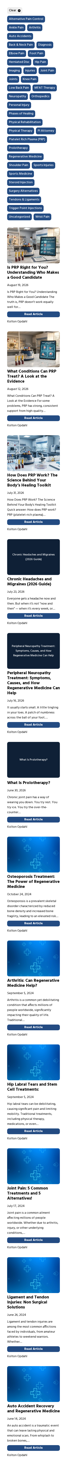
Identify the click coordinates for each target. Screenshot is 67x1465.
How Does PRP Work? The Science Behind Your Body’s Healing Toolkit (32, 480)
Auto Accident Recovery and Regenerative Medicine (33, 1409)
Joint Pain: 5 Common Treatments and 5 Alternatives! (27, 1193)
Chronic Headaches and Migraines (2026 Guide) (29, 582)
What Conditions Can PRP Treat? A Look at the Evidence (31, 376)
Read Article (33, 314)
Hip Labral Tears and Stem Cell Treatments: (32, 1087)
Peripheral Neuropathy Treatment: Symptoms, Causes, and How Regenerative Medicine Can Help (33, 683)
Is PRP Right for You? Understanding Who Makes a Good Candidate (33, 272)
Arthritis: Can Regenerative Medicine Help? (33, 983)
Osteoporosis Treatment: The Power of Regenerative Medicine (33, 881)
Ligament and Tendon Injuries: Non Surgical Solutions (28, 1302)
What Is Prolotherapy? (28, 782)
